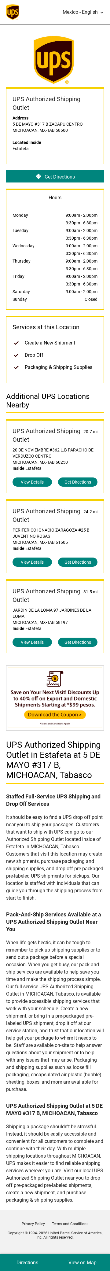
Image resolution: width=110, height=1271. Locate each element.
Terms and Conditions (70, 1224)
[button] (83, 12)
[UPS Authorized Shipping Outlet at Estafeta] (55, 727)
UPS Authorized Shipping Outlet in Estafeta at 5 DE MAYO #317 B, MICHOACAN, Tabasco (53, 760)
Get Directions (60, 176)
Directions (27, 1262)
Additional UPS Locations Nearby (48, 400)
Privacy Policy (33, 1224)
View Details (32, 482)
